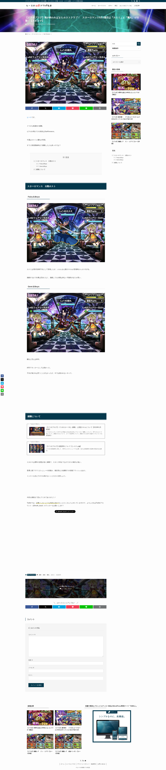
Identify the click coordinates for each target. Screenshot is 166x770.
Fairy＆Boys (43, 163)
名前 (30, 660)
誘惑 (44, 575)
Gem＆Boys (43, 166)
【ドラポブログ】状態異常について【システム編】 (63, 446)
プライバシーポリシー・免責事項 (86, 764)
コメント (32, 634)
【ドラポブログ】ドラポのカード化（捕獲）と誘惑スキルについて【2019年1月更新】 (73, 428)
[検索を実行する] (139, 44)
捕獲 (40, 575)
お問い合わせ (101, 764)
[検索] (139, 1)
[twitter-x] (132, 1)
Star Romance (31, 24)
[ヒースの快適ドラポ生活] (38, 5)
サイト (30, 675)
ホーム (62, 764)
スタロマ (58, 575)
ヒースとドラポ (70, 764)
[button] (32, 108)
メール (31, 667)
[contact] (137, 1)
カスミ (52, 575)
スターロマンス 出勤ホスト (46, 161)
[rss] (134, 1)
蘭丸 (48, 575)
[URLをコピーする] (99, 108)
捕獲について (40, 169)
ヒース (29, 117)
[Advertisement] (66, 391)
